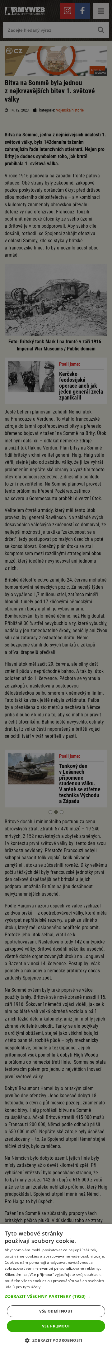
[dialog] (56, 1288)
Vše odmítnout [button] (55, 1311)
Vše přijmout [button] (56, 1326)
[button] (56, 1296)
